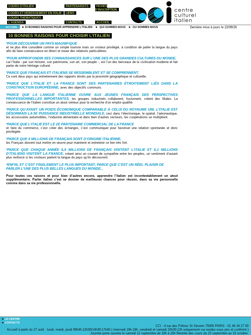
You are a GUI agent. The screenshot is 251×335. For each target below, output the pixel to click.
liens (70, 13)
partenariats (77, 6)
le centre (12, 318)
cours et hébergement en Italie (35, 13)
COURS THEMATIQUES (24, 17)
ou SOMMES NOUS (145, 27)
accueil (103, 22)
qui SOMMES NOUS (113, 27)
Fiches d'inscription (106, 7)
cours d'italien (21, 6)
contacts (74, 22)
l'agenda (16, 22)
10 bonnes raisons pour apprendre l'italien (58, 27)
